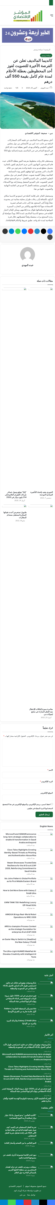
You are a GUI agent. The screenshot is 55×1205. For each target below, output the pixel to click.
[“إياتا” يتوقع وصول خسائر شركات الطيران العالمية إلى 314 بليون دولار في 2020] (14, 388)
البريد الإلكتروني (46, 781)
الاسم (50, 770)
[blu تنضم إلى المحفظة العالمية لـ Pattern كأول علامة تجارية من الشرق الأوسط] (45, 1012)
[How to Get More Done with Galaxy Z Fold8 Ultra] (45, 894)
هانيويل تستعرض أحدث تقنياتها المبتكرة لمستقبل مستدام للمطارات (14, 515)
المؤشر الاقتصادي (15, 1186)
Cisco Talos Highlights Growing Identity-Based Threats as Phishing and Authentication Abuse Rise (20, 853)
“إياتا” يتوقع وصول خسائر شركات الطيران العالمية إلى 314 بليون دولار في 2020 (15, 494)
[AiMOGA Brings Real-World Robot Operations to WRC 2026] (45, 918)
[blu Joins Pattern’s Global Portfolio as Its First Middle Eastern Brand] (45, 882)
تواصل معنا (31, 1195)
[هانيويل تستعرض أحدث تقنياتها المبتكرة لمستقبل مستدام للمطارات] (14, 507)
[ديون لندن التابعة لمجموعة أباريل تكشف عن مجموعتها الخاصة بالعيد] (45, 1159)
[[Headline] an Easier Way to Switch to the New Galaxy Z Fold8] (45, 943)
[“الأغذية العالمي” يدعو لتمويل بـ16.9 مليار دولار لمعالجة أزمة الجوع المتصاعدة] (45, 1119)
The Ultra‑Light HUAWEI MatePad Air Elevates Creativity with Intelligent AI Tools (19, 954)
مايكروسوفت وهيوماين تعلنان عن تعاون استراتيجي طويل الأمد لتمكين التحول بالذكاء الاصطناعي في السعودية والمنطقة (19, 985)
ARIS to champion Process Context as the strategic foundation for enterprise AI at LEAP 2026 (20, 929)
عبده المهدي (45, 88)
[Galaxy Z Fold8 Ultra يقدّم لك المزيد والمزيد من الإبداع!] (45, 1024)
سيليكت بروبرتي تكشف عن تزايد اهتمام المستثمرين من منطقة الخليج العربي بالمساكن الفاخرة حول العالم (21, 1170)
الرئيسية (47, 49)
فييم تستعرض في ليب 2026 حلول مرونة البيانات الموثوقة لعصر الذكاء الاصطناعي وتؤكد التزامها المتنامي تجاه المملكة (20, 998)
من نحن (22, 1195)
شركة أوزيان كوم (20, 1190)
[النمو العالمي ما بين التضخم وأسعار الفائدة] (45, 1147)
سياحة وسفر (38, 49)
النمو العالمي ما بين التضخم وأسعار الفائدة (20, 1143)
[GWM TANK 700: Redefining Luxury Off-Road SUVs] (45, 906)
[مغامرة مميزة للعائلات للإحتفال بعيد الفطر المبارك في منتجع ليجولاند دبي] (41, 605)
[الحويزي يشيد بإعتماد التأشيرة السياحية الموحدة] (41, 388)
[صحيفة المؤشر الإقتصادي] (27, 15)
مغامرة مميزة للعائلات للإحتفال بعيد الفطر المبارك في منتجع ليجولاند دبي (41, 711)
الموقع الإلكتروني (46, 793)
